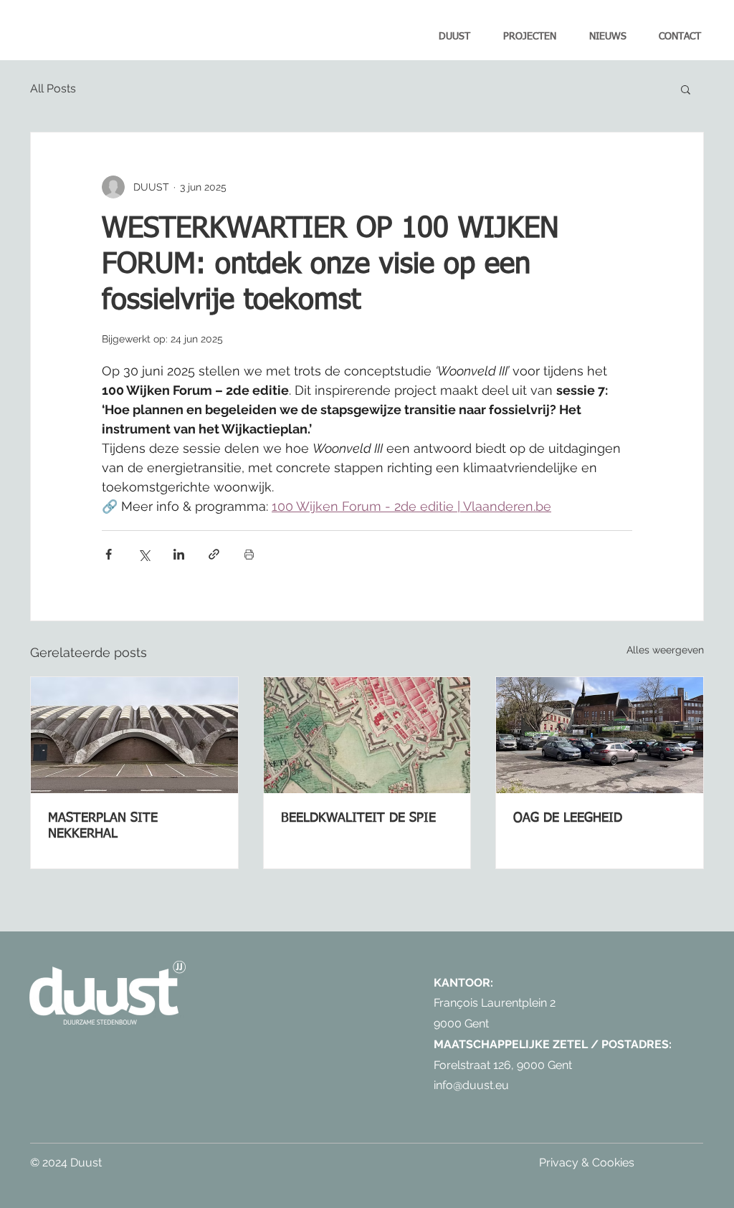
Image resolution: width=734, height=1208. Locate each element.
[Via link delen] (214, 554)
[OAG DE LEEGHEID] (599, 735)
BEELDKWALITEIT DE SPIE (358, 818)
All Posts (53, 88)
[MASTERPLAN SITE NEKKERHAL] (134, 735)
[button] (685, 89)
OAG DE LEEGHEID (567, 818)
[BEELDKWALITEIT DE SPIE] (367, 735)
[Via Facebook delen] (108, 554)
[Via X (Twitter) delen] (144, 554)
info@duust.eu (471, 1085)
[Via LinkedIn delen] (179, 554)
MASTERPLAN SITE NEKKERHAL (103, 826)
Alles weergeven (665, 650)
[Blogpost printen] (249, 554)
